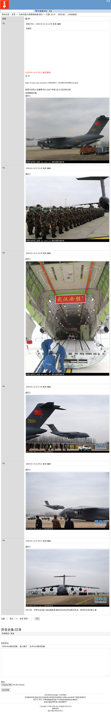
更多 (12, 633)
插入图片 (23, 646)
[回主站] (61, 14)
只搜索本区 (42, 11)
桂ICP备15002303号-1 (55, 711)
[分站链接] (72, 14)
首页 (13, 14)
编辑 (59, 24)
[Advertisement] (67, 50)
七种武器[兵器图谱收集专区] (31, 14)
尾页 (26, 619)
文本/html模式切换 (10, 646)
